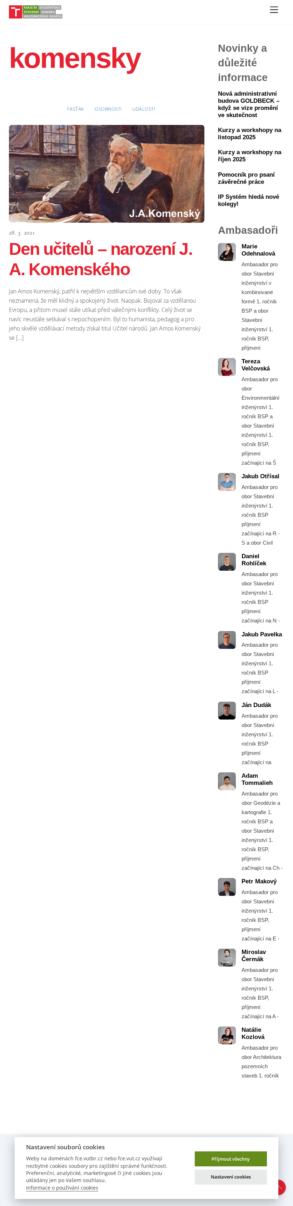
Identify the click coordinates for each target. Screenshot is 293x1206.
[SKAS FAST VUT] (36, 15)
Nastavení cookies (231, 1177)
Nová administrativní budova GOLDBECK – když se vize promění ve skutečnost (248, 104)
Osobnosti (108, 109)
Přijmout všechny (231, 1159)
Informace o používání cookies (62, 1187)
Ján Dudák (256, 705)
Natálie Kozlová (253, 1033)
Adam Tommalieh (257, 779)
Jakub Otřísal (260, 476)
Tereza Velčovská (256, 365)
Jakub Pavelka (262, 634)
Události (143, 109)
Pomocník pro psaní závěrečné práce (246, 178)
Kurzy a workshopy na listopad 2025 (249, 134)
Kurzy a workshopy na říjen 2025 (249, 156)
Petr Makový (259, 881)
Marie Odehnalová (258, 250)
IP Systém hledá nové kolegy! (248, 200)
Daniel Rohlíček (254, 560)
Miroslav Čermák (254, 956)
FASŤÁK (75, 109)
